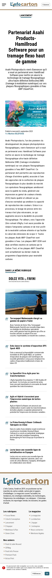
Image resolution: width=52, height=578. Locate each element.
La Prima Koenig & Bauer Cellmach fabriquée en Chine (25, 423)
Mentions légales (37, 533)
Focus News (10, 515)
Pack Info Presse (11, 551)
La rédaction (35, 519)
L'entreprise (35, 526)
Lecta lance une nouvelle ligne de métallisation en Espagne (25, 451)
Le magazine (36, 515)
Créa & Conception (12, 519)
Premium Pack (10, 555)
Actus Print (9, 558)
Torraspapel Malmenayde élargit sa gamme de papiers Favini (26, 319)
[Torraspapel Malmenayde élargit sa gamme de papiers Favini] (26, 295)
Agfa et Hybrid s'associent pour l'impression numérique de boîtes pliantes (25, 399)
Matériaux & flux (11, 530)
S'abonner (46, 5)
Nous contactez (37, 530)
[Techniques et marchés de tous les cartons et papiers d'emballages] (24, 4)
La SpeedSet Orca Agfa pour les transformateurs (24, 374)
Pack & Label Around (13, 544)
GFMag (8, 548)
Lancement (9, 522)
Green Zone (9, 533)
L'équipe (34, 522)
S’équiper (8, 526)
